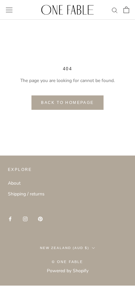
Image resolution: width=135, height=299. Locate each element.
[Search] (115, 10)
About (14, 183)
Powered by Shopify (67, 271)
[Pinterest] (40, 219)
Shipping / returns (26, 194)
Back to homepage (67, 102)
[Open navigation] (9, 10)
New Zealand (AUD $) (64, 248)
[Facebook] (10, 219)
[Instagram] (25, 219)
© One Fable (67, 262)
